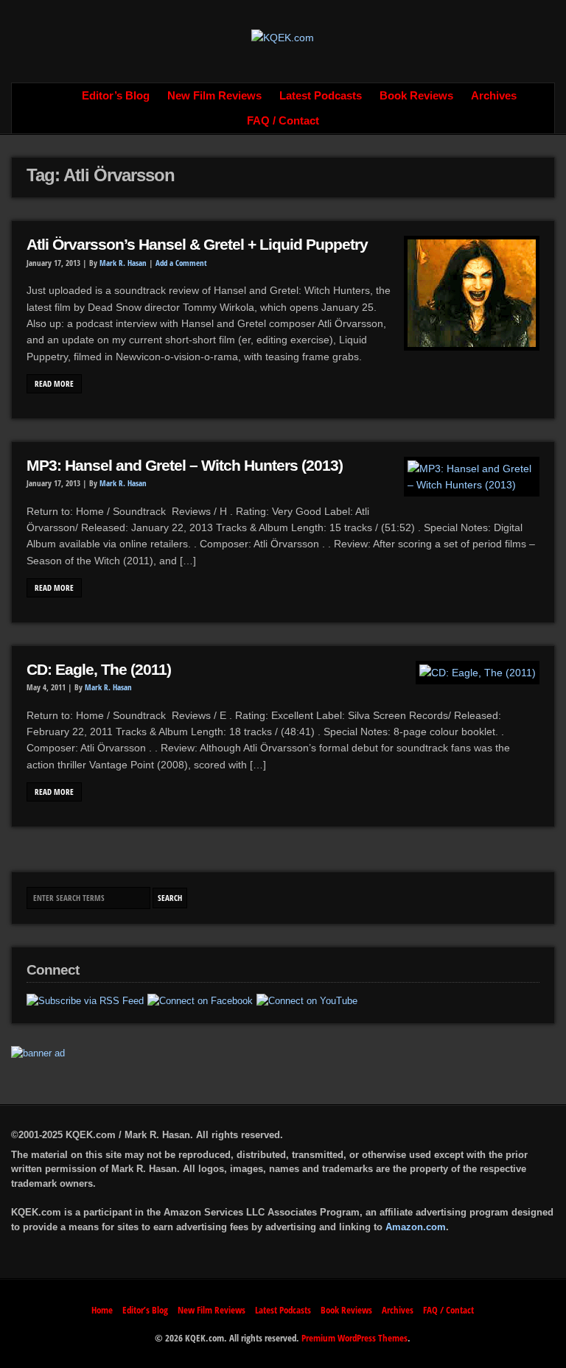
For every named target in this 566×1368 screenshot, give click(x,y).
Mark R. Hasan (123, 263)
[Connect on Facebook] (200, 1001)
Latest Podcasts (320, 96)
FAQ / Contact (283, 121)
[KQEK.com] (282, 37)
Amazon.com (415, 1226)
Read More (54, 384)
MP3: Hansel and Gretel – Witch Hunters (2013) (185, 465)
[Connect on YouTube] (306, 1001)
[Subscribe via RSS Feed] (85, 1001)
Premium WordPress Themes (354, 1337)
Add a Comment (181, 263)
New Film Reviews (214, 96)
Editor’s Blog (116, 96)
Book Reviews (416, 96)
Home (56, 95)
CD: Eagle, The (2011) (99, 669)
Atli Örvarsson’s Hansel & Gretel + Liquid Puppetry (197, 244)
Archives (494, 96)
